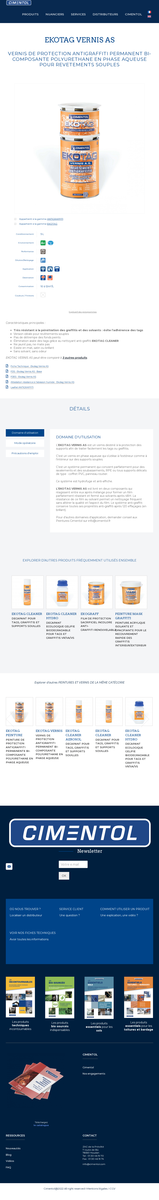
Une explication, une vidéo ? (119, 915)
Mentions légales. (97, 1188)
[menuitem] (149, 16)
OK (64, 875)
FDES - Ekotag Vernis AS (23, 376)
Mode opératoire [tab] (24, 442)
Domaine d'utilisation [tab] (25, 432)
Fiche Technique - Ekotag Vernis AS (29, 366)
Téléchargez (41, 1122)
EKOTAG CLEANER (27, 614)
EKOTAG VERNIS (138, 731)
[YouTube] (9, 866)
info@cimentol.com (94, 1163)
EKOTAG (52, 223)
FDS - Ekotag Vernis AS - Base (26, 371)
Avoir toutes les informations (29, 939)
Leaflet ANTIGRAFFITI (22, 387)
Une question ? (69, 915)
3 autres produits (75, 357)
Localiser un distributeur (26, 915)
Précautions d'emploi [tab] (25, 453)
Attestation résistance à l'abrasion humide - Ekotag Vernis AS (42, 382)
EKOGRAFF (90, 614)
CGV (112, 1188)
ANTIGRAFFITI (55, 218)
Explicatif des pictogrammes (83, 312)
